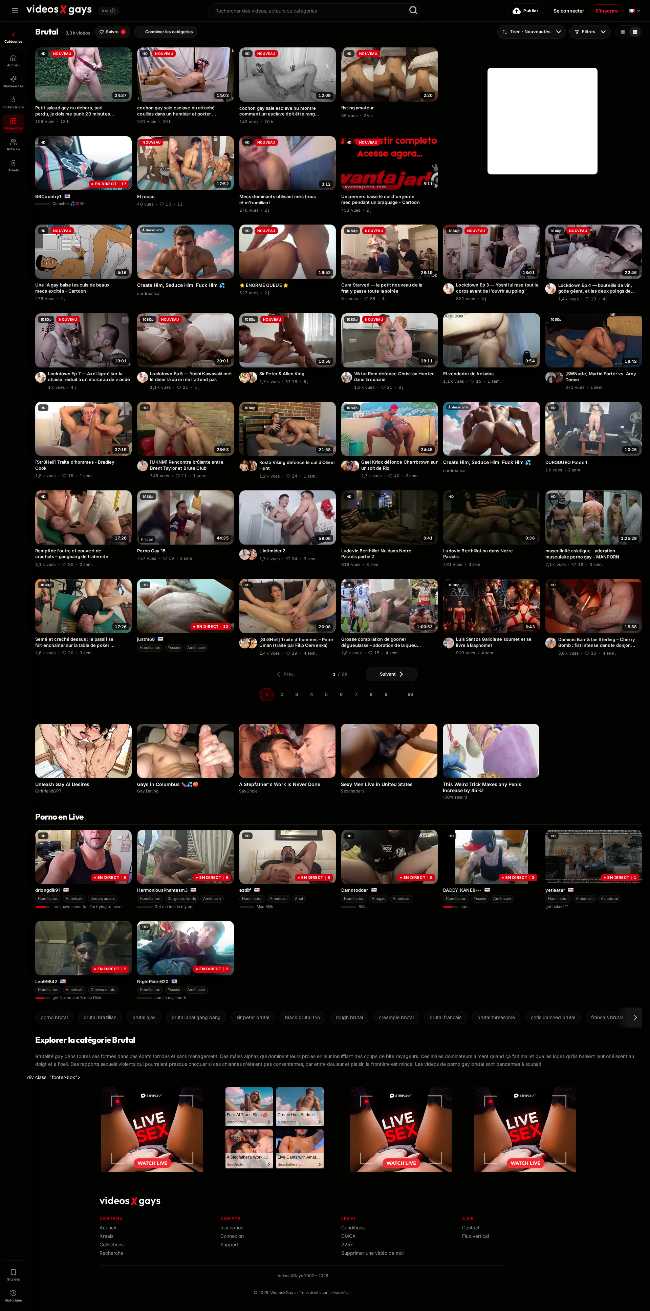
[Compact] (635, 32)
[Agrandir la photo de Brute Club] (142, 465)
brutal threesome (496, 1017)
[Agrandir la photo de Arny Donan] (557, 377)
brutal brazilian (100, 1017)
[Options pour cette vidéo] (128, 120)
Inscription (231, 1227)
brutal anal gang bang (196, 1017)
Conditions (353, 1227)
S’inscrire (606, 11)
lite (108, 11)
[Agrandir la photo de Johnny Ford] (244, 554)
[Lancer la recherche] (413, 10)
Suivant (388, 674)
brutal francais (445, 1017)
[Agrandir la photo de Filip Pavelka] (251, 643)
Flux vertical (475, 1236)
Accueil (108, 1227)
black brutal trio (302, 1017)
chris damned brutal (553, 1017)
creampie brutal (396, 1017)
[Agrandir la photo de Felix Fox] (251, 554)
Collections (112, 1244)
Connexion (232, 1236)
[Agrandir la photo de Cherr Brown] (353, 465)
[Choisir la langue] (635, 11)
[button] (629, 1018)
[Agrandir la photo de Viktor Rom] (346, 377)
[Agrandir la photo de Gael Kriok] (346, 465)
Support (229, 1244)
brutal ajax (144, 1017)
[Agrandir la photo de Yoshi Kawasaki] (448, 288)
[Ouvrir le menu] (15, 11)
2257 (347, 1244)
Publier (530, 10)
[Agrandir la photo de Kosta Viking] (244, 466)
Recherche (111, 1253)
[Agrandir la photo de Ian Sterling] (550, 643)
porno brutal (54, 1017)
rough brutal (349, 1017)
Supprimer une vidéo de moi (372, 1253)
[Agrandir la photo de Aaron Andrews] (448, 642)
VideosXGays (283, 1292)
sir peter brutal (253, 1017)
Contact (471, 1227)
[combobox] (314, 10)
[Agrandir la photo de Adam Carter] (244, 643)
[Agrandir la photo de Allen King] (244, 377)
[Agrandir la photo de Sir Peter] (251, 377)
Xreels (106, 1236)
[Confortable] (622, 32)
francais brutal (607, 1017)
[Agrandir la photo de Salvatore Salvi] (550, 377)
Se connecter (569, 11)
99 (410, 694)
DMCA (348, 1236)
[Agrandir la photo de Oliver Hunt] (251, 466)
